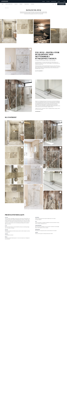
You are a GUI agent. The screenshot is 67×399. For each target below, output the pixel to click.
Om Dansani (47, 1)
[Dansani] (4, 1)
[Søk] (53, 4)
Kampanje (43, 1)
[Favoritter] (55, 4)
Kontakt (59, 1)
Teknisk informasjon (53, 1)
